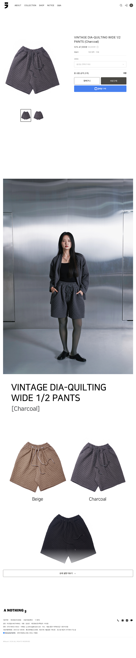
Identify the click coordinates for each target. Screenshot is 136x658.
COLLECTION (30, 5)
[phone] (118, 620)
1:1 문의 (37, 620)
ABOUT (18, 5)
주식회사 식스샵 (71, 630)
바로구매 (113, 80)
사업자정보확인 (28, 620)
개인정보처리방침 (15, 620)
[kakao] (131, 620)
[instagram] (127, 620)
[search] (121, 5)
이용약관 (5, 620)
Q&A (59, 5)
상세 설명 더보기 (66, 573)
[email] (122, 620)
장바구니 (87, 80)
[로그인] (126, 5)
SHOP (41, 5)
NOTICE (50, 5)
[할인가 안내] (97, 47)
